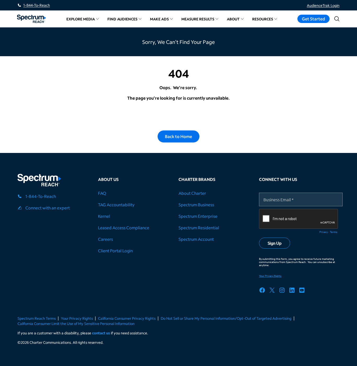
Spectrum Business (196, 204)
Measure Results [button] (197, 18)
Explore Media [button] (80, 18)
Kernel (104, 216)
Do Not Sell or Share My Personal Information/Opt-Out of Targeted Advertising (226, 318)
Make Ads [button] (159, 18)
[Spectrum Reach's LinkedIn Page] (294, 291)
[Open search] (337, 19)
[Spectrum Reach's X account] (274, 291)
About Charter (192, 193)
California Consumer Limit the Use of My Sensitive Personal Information (76, 323)
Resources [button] (262, 18)
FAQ (102, 193)
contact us (101, 332)
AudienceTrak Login (323, 5)
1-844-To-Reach (36, 5)
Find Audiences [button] (122, 18)
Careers (105, 239)
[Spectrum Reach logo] (39, 181)
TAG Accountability (116, 204)
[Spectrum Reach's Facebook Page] (264, 291)
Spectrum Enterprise (198, 216)
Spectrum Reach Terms (37, 318)
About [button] (233, 18)
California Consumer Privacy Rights (127, 318)
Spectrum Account (196, 239)
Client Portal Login (115, 250)
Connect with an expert (47, 207)
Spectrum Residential (199, 227)
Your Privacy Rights (77, 318)
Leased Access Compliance (123, 227)
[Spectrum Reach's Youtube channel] (304, 291)
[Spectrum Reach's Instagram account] (284, 291)
